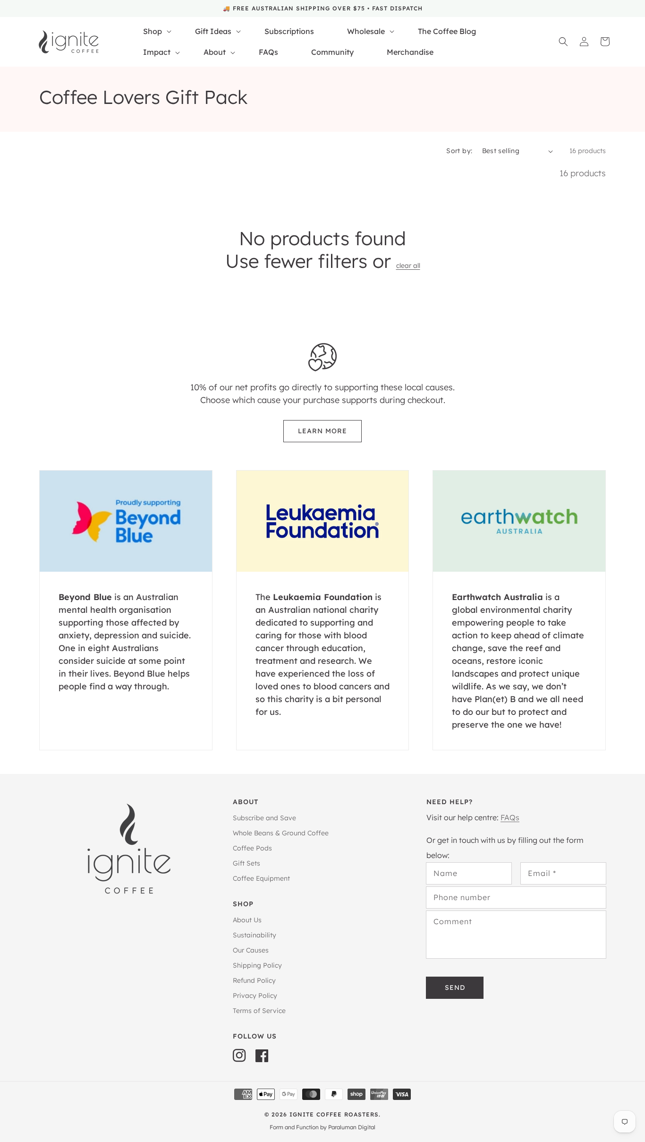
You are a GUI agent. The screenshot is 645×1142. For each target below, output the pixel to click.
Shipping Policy (257, 965)
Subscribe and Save (264, 818)
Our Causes (251, 950)
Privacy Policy (255, 995)
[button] (563, 41)
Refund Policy (254, 980)
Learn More (322, 431)
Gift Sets (246, 863)
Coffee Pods (252, 848)
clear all (408, 266)
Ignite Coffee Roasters (334, 1114)
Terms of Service (259, 1010)
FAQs (510, 817)
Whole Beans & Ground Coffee (281, 833)
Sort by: (459, 150)
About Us (247, 920)
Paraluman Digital (351, 1127)
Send (455, 987)
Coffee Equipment (261, 878)
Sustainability (254, 935)
